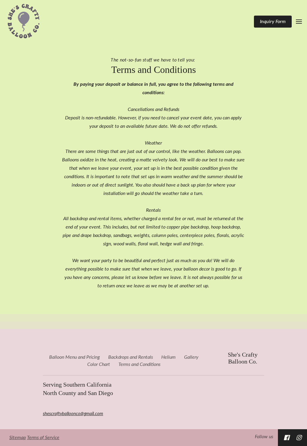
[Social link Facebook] (286, 437)
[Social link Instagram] (298, 437)
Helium (168, 357)
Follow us (264, 436)
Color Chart (98, 364)
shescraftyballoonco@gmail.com (73, 414)
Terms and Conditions (153, 69)
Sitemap (17, 437)
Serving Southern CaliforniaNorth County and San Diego (78, 388)
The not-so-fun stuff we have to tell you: (153, 60)
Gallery (191, 357)
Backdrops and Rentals (130, 357)
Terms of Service (43, 437)
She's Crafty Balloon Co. (243, 358)
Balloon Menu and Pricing (74, 357)
